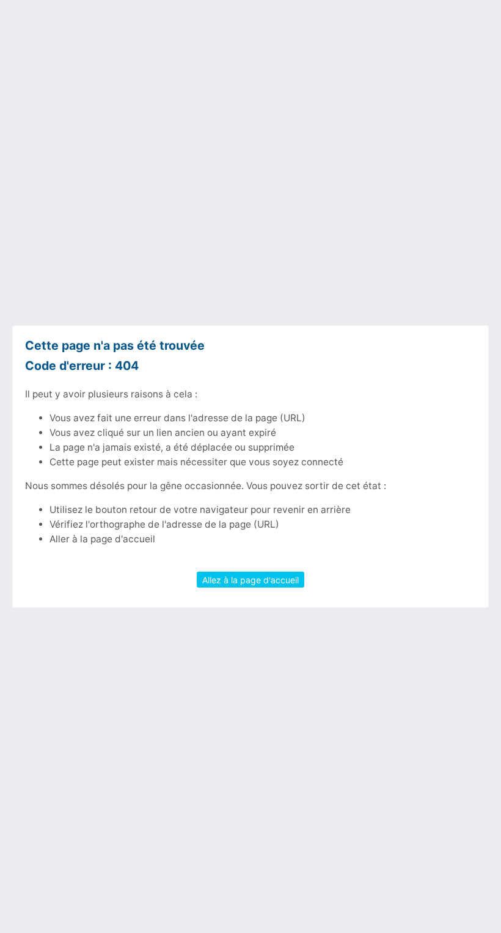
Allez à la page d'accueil (250, 579)
